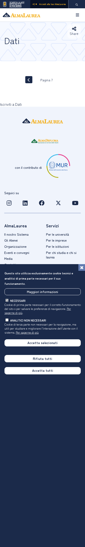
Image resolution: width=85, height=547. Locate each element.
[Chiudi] (81, 267)
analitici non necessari (28, 320)
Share (74, 33)
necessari (18, 301)
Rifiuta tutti (42, 358)
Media (8, 258)
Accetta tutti (42, 370)
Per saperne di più (27, 332)
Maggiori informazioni (42, 291)
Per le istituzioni (57, 246)
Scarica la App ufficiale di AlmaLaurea (16, 4)
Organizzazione (15, 246)
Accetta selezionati (42, 342)
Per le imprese (56, 240)
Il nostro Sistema (16, 234)
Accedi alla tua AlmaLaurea (52, 4)
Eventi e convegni (16, 252)
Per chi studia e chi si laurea (61, 255)
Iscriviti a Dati (11, 104)
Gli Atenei (11, 240)
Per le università (57, 234)
